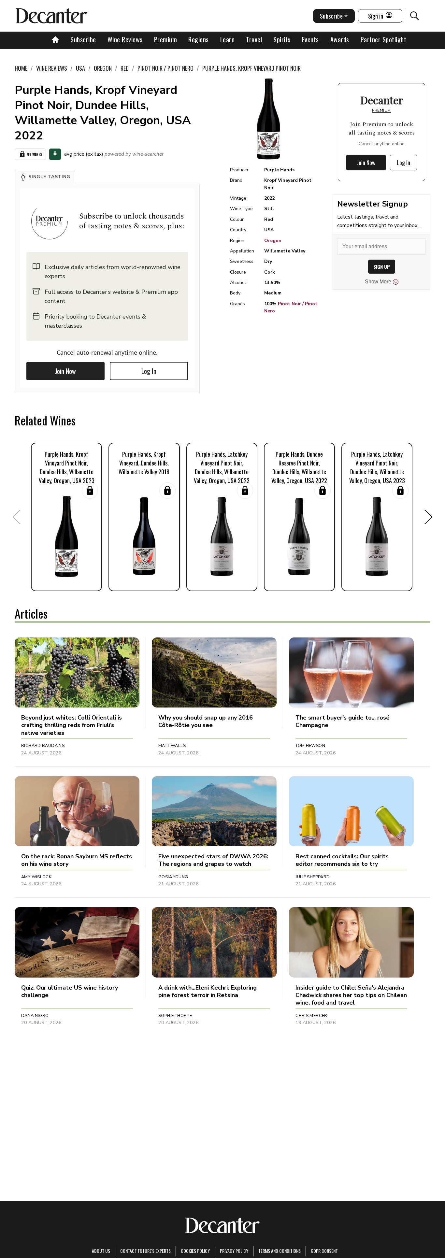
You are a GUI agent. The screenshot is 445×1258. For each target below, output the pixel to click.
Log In (148, 371)
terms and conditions (279, 1250)
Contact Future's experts (145, 1250)
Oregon (272, 240)
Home (21, 68)
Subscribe (83, 39)
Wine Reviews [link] (51, 68)
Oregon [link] (103, 68)
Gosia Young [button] (173, 877)
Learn (227, 39)
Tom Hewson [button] (310, 746)
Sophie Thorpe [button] (175, 1016)
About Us (101, 1250)
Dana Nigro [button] (35, 1016)
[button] (45, 177)
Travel (254, 39)
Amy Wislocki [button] (37, 877)
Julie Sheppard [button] (312, 877)
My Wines (34, 154)
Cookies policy (195, 1250)
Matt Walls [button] (172, 746)
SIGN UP (381, 266)
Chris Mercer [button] (311, 1016)
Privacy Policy (234, 1250)
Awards (339, 39)
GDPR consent (324, 1250)
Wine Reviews (125, 39)
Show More (378, 281)
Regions (198, 39)
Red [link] (125, 68)
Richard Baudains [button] (43, 746)
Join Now (65, 371)
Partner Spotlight (384, 39)
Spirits (282, 39)
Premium (165, 39)
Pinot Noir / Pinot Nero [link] (165, 68)
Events (310, 39)
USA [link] (80, 68)
